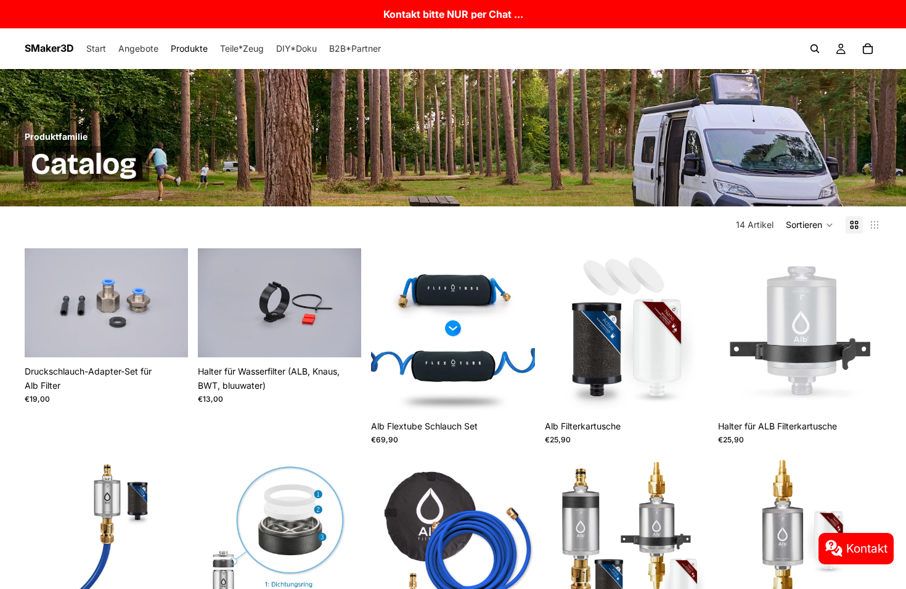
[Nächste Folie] (169, 303)
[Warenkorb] (867, 48)
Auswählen (179, 338)
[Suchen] (814, 48)
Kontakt (867, 548)
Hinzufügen (872, 393)
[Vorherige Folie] (43, 303)
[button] (809, 224)
